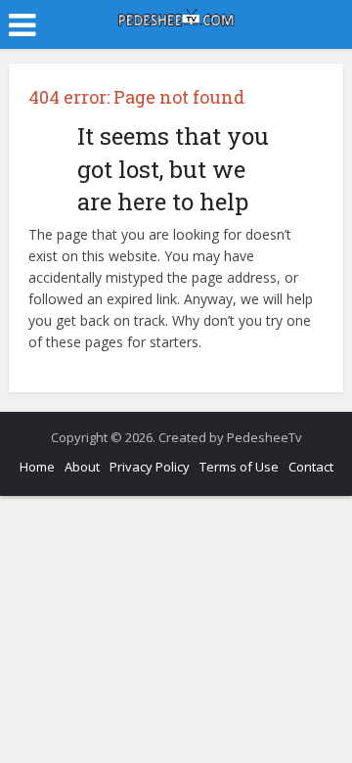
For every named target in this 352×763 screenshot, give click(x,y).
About (82, 466)
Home (37, 466)
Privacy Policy (150, 466)
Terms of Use (239, 466)
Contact (310, 466)
